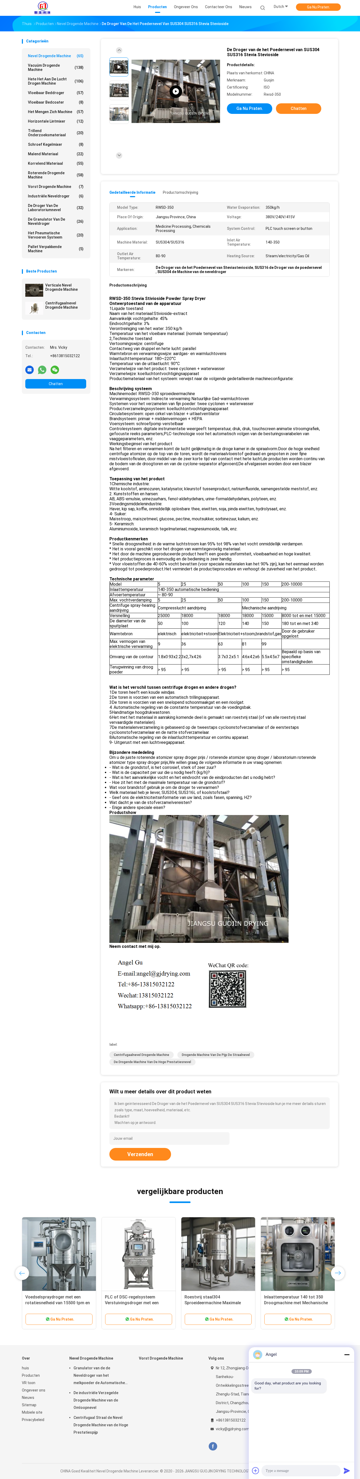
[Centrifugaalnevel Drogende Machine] (34, 308)
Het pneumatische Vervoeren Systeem (56, 235)
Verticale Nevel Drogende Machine (61, 287)
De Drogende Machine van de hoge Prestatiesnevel (152, 1062)
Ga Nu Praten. (318, 7)
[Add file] (255, 1470)
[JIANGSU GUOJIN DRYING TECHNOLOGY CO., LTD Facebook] (212, 1446)
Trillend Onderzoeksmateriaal (56, 133)
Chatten (56, 384)
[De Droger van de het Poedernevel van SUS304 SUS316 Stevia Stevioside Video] (176, 91)
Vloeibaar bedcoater (56, 102)
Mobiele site (32, 1412)
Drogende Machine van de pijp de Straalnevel (216, 1055)
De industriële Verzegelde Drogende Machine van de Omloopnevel (96, 1400)
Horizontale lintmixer (56, 121)
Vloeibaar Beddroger (56, 93)
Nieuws (28, 1397)
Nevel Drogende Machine (56, 56)
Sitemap (29, 1405)
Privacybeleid (33, 1420)
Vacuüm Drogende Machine (56, 67)
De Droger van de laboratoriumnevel (56, 207)
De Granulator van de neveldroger (56, 221)
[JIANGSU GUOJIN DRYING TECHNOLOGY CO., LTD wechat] (55, 369)
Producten (31, 1375)
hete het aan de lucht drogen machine (56, 81)
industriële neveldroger (56, 196)
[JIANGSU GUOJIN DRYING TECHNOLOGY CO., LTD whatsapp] (42, 369)
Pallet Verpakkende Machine (56, 249)
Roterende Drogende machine (56, 175)
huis (25, 1368)
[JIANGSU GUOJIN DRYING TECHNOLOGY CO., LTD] (42, 8)
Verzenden (140, 1154)
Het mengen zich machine (56, 112)
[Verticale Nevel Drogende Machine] (34, 290)
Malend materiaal (56, 154)
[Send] (347, 1470)
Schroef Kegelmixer (56, 144)
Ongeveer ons (33, 1390)
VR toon (28, 1383)
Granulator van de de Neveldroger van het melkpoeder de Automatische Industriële (99, 1376)
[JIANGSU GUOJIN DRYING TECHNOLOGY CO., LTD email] (29, 369)
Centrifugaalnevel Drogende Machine (61, 305)
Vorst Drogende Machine (56, 187)
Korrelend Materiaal (56, 163)
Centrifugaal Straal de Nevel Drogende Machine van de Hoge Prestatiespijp (101, 1424)
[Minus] (347, 1354)
